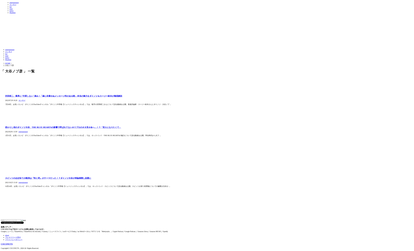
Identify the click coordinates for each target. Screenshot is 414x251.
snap (11, 9)
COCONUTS (7, 244)
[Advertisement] (40, 42)
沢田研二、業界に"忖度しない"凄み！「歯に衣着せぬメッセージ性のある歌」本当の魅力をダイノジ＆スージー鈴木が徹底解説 (63, 96)
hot (10, 7)
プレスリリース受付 (13, 237)
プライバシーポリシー (13, 240)
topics (11, 11)
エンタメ (12, 5)
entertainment (14, 3)
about (7, 235)
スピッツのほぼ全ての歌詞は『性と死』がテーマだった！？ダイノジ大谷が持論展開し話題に (48, 178)
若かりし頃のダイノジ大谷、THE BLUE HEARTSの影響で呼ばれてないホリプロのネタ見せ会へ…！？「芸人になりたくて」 (63, 127)
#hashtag (12, 13)
